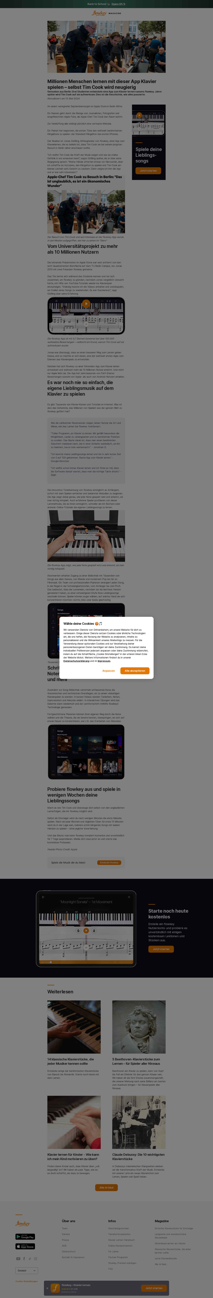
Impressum (104, 661)
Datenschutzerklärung (76, 661)
